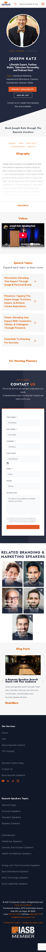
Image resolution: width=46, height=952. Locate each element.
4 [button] (22, 709)
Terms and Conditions (23, 905)
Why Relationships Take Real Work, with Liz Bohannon (22, 681)
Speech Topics (31, 143)
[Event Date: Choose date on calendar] (7, 463)
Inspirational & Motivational (17, 79)
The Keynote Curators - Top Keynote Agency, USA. (23, 923)
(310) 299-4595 (14, 914)
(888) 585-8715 (35, 914)
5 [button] (23, 709)
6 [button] (25, 709)
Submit (23, 527)
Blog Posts (31, 146)
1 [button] (17, 709)
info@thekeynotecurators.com (23, 917)
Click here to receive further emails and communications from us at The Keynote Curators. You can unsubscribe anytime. (22, 520)
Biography (12, 143)
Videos (20, 143)
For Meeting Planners (18, 146)
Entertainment (12, 83)
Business (23, 83)
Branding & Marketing (22, 76)
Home (11, 51)
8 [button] (28, 709)
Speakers (20, 51)
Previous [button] (3, 681)
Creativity (34, 79)
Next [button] (43, 681)
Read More (23, 205)
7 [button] (27, 709)
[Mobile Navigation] (42, 4)
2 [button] (18, 709)
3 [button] (20, 709)
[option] (23, 680)
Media (30, 83)
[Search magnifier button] (15, 3)
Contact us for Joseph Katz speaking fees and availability (23, 104)
